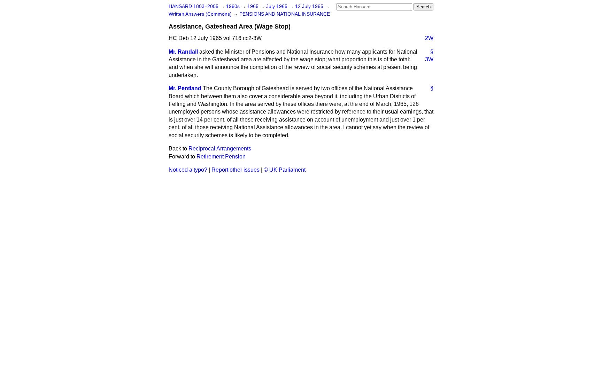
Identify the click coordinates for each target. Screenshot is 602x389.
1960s (233, 6)
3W (429, 59)
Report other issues (235, 170)
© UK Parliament (285, 170)
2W (429, 38)
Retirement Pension (221, 157)
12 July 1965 (310, 6)
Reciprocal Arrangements (219, 148)
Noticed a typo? (188, 170)
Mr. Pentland (185, 88)
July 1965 (277, 6)
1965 (253, 6)
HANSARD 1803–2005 (193, 6)
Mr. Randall (183, 52)
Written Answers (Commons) (201, 14)
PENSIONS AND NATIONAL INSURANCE (284, 14)
